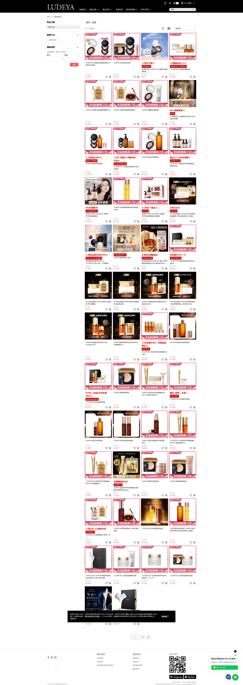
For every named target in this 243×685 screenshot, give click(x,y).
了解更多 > (73, 618)
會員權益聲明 (138, 665)
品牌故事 (100, 658)
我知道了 (165, 616)
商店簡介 (100, 662)
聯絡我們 (136, 669)
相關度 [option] (178, 28)
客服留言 (136, 662)
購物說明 (136, 658)
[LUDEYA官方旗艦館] (61, 7)
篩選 (74, 65)
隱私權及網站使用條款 (105, 665)
